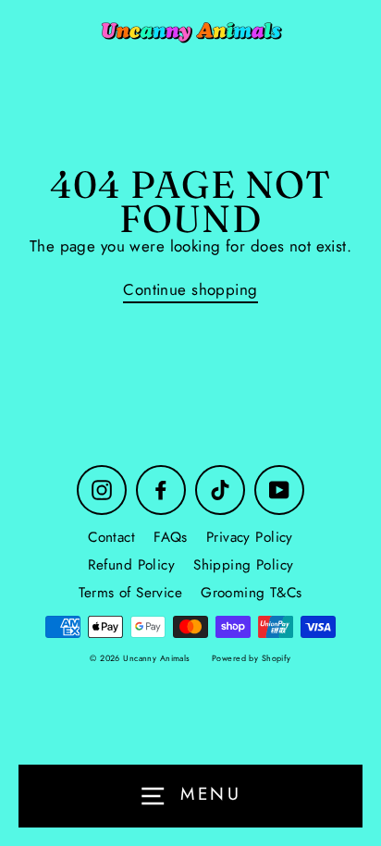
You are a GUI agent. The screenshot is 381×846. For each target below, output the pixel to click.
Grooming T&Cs (251, 592)
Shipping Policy (243, 565)
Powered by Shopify (251, 658)
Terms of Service (130, 592)
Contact (111, 537)
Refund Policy (132, 565)
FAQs (171, 537)
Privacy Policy (249, 537)
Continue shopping (190, 289)
